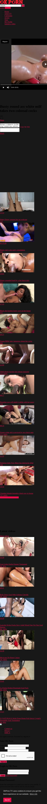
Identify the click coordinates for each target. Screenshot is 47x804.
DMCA (7, 733)
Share (2, 120)
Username (3, 746)
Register (8, 8)
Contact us (8, 729)
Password (3, 750)
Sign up (3, 762)
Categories (8, 16)
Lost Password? (11, 775)
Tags (6, 20)
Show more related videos (9, 497)
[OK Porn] (11, 3)
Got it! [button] (7, 800)
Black (2, 133)
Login (2, 8)
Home (7, 12)
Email (2, 748)
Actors (7, 18)
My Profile (8, 22)
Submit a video (10, 24)
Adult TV (8, 14)
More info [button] (33, 794)
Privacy (7, 731)
